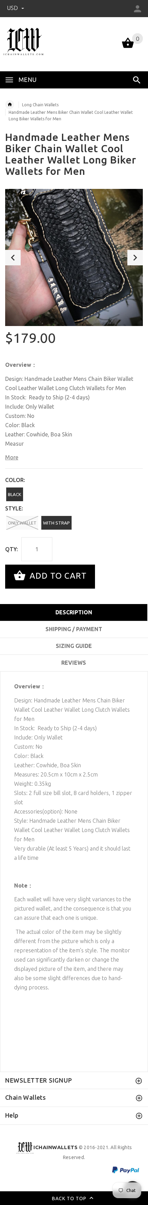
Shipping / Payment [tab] (73, 629)
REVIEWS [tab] (73, 663)
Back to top (70, 1198)
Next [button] (135, 257)
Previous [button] (13, 257)
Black (14, 494)
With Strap (56, 522)
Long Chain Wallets (40, 105)
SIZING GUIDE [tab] (74, 646)
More (11, 457)
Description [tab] (73, 612)
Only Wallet (22, 522)
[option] (74, 257)
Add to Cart (57, 575)
